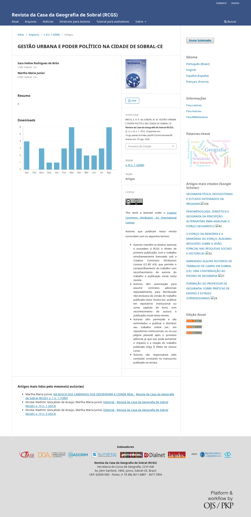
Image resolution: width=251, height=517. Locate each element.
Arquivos (30, 21)
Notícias (48, 21)
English (191, 70)
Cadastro (221, 3)
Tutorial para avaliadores (112, 21)
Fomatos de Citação (139, 146)
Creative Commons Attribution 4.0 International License (151, 217)
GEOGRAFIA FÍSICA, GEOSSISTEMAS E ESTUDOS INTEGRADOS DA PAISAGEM (209, 199)
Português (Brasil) (198, 64)
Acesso (235, 3)
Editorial (109, 402)
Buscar (231, 21)
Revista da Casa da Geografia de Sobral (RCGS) (65, 14)
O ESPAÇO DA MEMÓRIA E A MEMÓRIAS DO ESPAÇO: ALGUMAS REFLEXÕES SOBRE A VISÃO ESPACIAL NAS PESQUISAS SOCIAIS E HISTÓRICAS (209, 243)
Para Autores (193, 111)
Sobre (140, 21)
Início (21, 34)
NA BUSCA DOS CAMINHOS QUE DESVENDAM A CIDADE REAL (93, 394)
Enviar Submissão (200, 40)
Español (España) (197, 76)
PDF (133, 100)
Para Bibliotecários (197, 117)
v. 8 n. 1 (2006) (52, 34)
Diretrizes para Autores (75, 21)
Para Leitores (194, 105)
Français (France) (197, 81)
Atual (15, 21)
